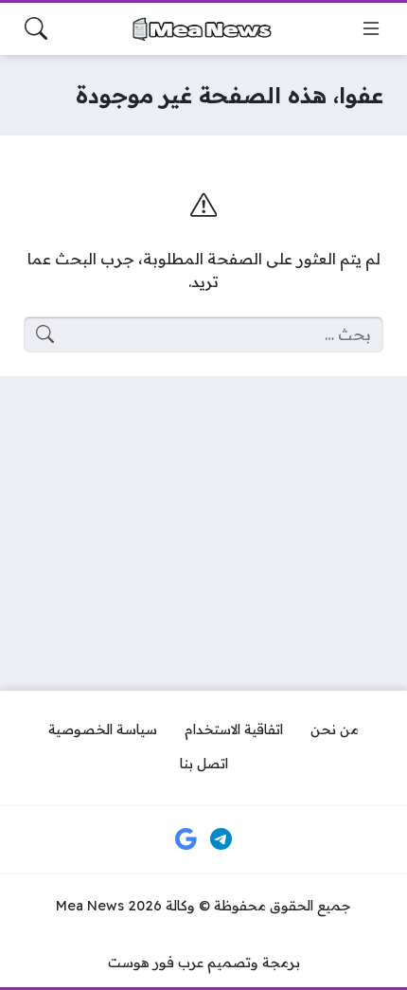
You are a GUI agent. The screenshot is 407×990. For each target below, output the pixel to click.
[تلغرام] (221, 839)
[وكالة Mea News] (203, 29)
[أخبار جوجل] (185, 839)
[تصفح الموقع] (371, 28)
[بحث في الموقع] (36, 28)
